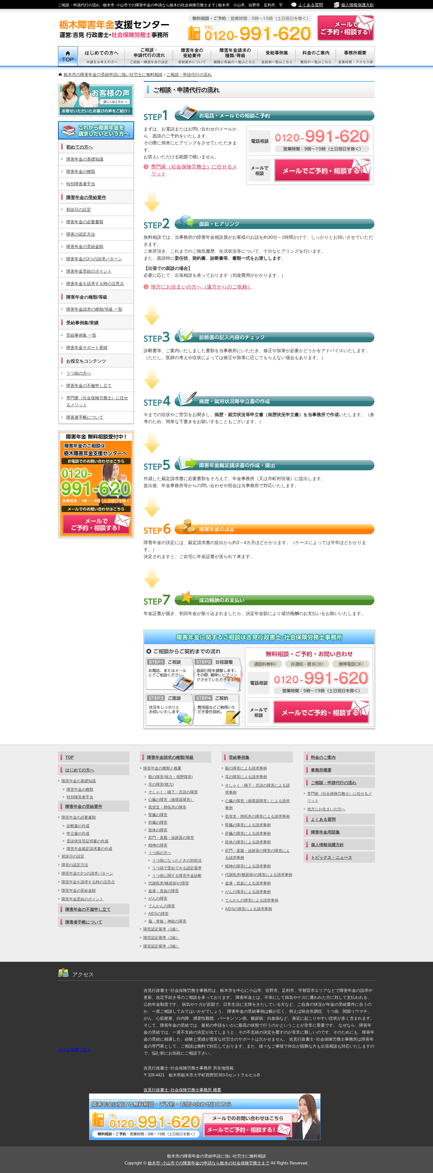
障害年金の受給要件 (86, 197)
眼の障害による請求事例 (246, 768)
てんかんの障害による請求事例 (251, 900)
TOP (68, 56)
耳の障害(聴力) (161, 784)
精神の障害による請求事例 (248, 866)
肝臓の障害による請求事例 (248, 833)
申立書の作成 (78, 833)
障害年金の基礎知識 (84, 159)
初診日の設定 (78, 209)
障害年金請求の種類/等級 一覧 (94, 309)
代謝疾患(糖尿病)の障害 (168, 883)
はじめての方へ (79, 770)
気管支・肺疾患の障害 (167, 807)
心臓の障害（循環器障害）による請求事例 (257, 804)
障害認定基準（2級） (161, 937)
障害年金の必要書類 (84, 221)
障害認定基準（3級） (161, 946)
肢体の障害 (157, 830)
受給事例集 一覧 (81, 335)
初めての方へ (79, 146)
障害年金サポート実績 (86, 347)
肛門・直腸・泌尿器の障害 (171, 837)
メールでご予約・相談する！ (96, 484)
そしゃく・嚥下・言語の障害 (173, 792)
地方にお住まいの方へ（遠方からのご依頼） (201, 286)
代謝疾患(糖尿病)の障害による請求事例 (258, 874)
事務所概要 (355, 56)
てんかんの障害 (161, 906)
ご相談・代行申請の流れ (149, 56)
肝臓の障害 (157, 822)
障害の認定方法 (80, 234)
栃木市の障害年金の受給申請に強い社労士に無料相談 (113, 74)
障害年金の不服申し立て (89, 385)
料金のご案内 (316, 56)
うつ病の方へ (78, 373)
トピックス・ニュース (331, 857)
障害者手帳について (84, 417)
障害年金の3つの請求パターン (94, 259)
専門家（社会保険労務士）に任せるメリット (97, 401)
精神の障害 (157, 845)
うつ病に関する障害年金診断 (177, 875)
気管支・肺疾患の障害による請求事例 (257, 816)
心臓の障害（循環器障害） (171, 799)
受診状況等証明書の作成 (87, 841)
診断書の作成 (78, 826)
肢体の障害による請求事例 (248, 842)
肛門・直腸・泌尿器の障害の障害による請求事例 (257, 854)
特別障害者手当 (80, 183)
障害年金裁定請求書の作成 (89, 848)
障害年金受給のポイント (89, 271)
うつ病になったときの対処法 (177, 860)
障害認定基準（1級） (161, 929)
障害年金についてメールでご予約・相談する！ (309, 712)
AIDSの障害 (158, 913)
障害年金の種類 (80, 171)
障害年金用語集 (325, 832)
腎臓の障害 (157, 815)
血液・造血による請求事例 (248, 883)
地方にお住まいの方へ (326, 809)
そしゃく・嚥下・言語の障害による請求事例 (257, 789)
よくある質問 (310, 5)
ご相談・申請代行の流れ (189, 74)
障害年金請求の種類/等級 (234, 56)
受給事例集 (277, 56)
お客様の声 (96, 99)
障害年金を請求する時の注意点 (95, 283)
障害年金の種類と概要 (162, 768)
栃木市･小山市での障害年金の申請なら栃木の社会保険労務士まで (208, 1163)
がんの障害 (157, 898)
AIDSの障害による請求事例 (248, 909)
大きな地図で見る (74, 1049)
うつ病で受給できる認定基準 (177, 868)
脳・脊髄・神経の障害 (167, 921)
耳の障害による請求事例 (246, 777)
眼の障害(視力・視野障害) (170, 777)
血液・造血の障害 (163, 891)
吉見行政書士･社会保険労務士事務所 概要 (182, 1089)
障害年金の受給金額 (84, 246)
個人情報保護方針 (357, 5)
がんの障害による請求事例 (248, 892)
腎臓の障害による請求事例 (248, 825)
